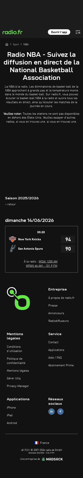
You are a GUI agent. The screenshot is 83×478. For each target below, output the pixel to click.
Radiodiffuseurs (58, 321)
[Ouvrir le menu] (77, 32)
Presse (52, 305)
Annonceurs (56, 313)
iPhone (11, 407)
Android (12, 423)
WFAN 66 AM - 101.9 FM (41, 265)
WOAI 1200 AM (48, 261)
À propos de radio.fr (61, 297)
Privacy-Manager (18, 386)
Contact (53, 342)
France (44, 442)
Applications (56, 350)
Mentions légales (18, 370)
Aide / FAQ (55, 357)
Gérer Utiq (14, 378)
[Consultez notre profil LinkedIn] (51, 411)
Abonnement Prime (61, 365)
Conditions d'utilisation (14, 349)
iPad (10, 415)
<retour (10, 204)
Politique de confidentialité (16, 361)
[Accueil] (7, 44)
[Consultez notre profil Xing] (60, 411)
